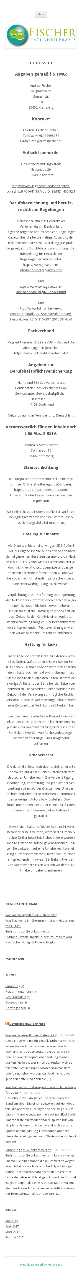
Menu (41, 14)
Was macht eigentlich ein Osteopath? (30, 915)
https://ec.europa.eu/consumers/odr (40, 490)
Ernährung (12, 986)
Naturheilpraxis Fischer (27, 1024)
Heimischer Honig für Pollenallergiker (31, 942)
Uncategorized (15, 1008)
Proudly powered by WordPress (41, 1265)
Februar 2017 (14, 1237)
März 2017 (12, 1232)
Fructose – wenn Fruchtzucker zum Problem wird (38, 937)
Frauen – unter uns (18, 991)
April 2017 (12, 1226)
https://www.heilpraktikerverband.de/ (41, 353)
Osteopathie (14, 1002)
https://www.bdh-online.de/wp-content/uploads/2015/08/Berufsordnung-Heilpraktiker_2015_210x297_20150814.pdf (41, 313)
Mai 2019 (11, 1221)
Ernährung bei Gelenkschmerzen (28, 931)
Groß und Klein (15, 997)
